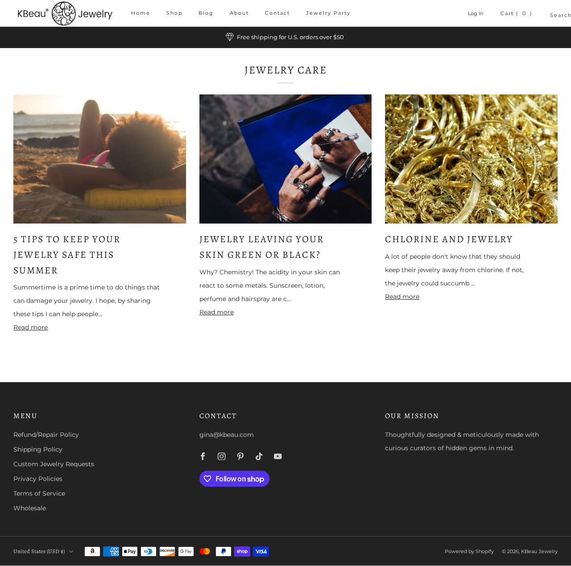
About (239, 13)
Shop (174, 13)
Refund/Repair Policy (46, 435)
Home (140, 13)
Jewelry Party (328, 13)
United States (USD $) (39, 551)
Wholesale (29, 508)
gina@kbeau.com (226, 435)
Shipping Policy (37, 449)
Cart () (517, 13)
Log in (475, 13)
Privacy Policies (37, 479)
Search (554, 15)
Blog (206, 13)
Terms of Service (39, 493)
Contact (277, 13)
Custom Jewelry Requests (53, 464)
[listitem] (285, 37)
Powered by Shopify (469, 551)
